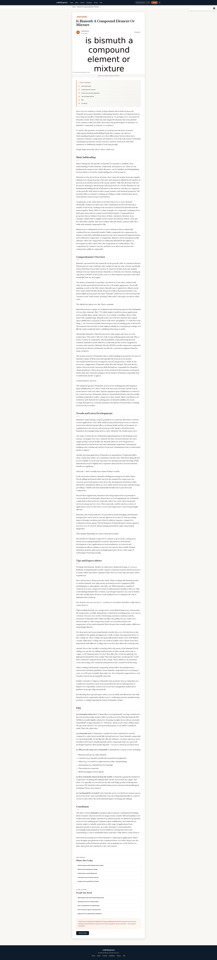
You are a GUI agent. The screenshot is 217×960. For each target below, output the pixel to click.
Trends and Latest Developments (90, 93)
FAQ (82, 100)
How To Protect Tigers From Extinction (89, 909)
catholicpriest (61, 2)
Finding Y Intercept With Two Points (88, 881)
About (76, 2)
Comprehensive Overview (88, 89)
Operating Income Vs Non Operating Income (91, 897)
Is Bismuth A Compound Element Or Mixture (108, 921)
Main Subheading (86, 86)
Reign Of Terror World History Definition (90, 913)
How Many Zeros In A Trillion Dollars (88, 901)
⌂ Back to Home (82, 933)
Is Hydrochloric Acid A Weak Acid (87, 873)
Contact (82, 2)
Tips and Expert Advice (87, 96)
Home (71, 2)
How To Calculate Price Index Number (89, 905)
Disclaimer (89, 2)
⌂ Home (154, 2)
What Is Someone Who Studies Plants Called (90, 865)
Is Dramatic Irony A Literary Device (88, 877)
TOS (101, 2)
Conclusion (84, 103)
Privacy (96, 2)
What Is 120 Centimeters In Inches (88, 869)
